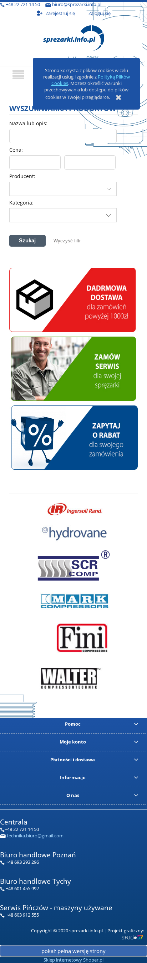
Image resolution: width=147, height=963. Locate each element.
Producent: (22, 176)
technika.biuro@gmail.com (35, 835)
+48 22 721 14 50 (23, 4)
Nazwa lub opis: (28, 123)
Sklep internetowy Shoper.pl (73, 960)
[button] (18, 74)
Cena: (16, 149)
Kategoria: (21, 202)
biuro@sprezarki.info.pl (76, 4)
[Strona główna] (73, 37)
